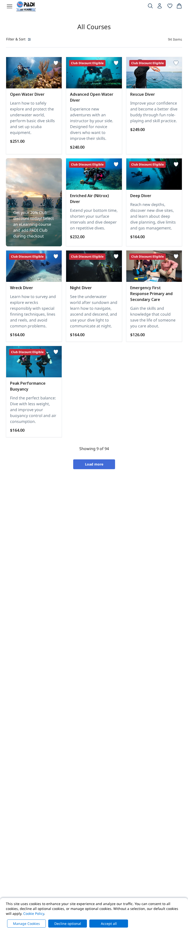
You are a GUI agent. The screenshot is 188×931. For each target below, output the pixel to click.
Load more (94, 464)
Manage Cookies (26, 923)
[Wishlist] (170, 7)
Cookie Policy (33, 913)
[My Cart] (179, 7)
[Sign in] (160, 7)
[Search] (150, 7)
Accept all (109, 923)
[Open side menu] (9, 6)
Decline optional (67, 923)
